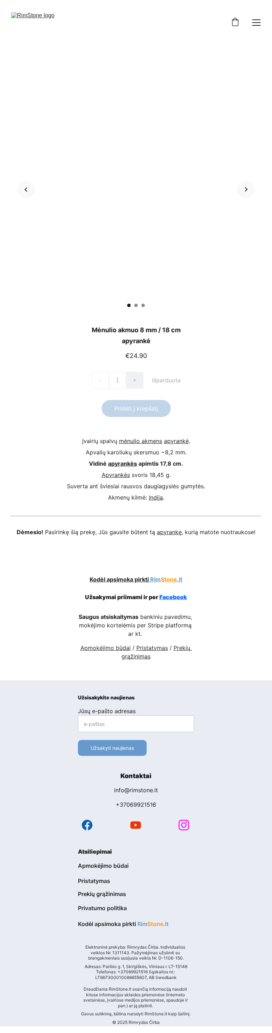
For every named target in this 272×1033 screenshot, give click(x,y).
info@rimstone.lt (136, 790)
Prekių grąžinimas (102, 893)
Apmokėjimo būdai (105, 647)
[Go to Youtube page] (135, 825)
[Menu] (256, 22)
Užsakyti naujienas (112, 748)
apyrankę (169, 532)
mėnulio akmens (140, 440)
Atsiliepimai (95, 851)
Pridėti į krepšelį (136, 408)
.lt (179, 579)
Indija (156, 497)
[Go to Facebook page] (87, 825)
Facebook (173, 597)
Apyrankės (116, 474)
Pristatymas (152, 647)
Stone (169, 579)
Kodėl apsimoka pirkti (120, 579)
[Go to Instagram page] (183, 825)
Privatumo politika (102, 908)
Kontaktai (135, 776)
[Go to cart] (235, 22)
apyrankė (176, 440)
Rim (155, 579)
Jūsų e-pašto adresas (107, 711)
